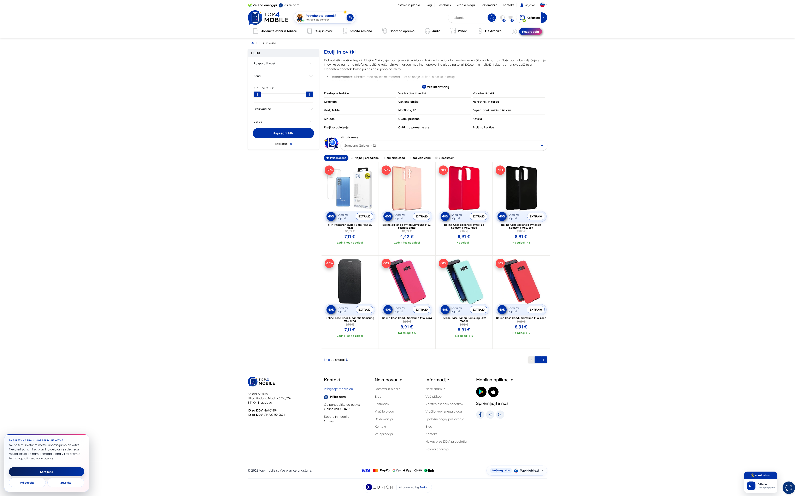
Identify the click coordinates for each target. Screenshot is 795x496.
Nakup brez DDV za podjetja (446, 441)
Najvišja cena (422, 157)
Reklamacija (489, 5)
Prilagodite (27, 482)
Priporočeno (338, 157)
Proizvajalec (262, 109)
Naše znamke (435, 389)
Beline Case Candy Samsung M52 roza (407, 318)
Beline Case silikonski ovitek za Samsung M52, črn (521, 226)
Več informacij (437, 87)
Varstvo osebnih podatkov (444, 404)
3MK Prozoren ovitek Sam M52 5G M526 (350, 226)
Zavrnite (65, 482)
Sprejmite (46, 471)
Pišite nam (291, 5)
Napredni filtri (283, 133)
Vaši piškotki (434, 396)
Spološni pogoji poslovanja (444, 419)
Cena (257, 76)
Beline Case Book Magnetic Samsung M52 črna (350, 319)
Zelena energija (265, 5)
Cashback (444, 5)
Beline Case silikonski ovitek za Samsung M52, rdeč (464, 226)
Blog (429, 5)
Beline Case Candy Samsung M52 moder (464, 319)
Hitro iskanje (349, 137)
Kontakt (508, 5)
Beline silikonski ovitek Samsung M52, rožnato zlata (406, 226)
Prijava (529, 5)
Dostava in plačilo (407, 5)
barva (258, 121)
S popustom (446, 157)
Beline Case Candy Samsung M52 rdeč (521, 318)
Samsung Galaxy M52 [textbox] (360, 145)
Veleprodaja (384, 434)
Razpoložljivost (264, 63)
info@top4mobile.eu (338, 389)
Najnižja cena (396, 157)
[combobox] (444, 146)
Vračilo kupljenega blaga (443, 411)
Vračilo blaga (466, 5)
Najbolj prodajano (367, 157)
